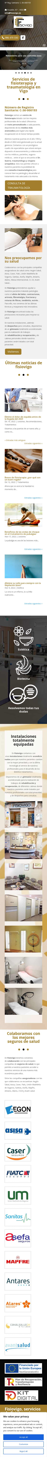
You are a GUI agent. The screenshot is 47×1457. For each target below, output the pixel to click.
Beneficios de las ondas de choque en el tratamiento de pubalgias (22, 532)
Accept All (23, 1437)
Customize (23, 1444)
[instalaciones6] (23, 983)
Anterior (3, 59)
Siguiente (44, 59)
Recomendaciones (34, 421)
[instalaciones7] (23, 1014)
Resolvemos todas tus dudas (23, 709)
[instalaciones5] (23, 952)
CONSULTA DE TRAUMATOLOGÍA (19, 186)
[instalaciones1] (23, 827)
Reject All (23, 1451)
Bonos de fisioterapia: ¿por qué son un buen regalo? (22, 478)
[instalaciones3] (23, 889)
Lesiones (21, 421)
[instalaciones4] (23, 920)
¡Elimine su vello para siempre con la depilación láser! (23, 584)
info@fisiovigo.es (13, 13)
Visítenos (13, 351)
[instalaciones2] (23, 858)
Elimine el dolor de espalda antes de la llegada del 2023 (23, 417)
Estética (20, 588)
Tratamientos (10, 424)
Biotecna (23, 679)
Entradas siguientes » (33, 443)
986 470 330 (11, 37)
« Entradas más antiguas (15, 440)
